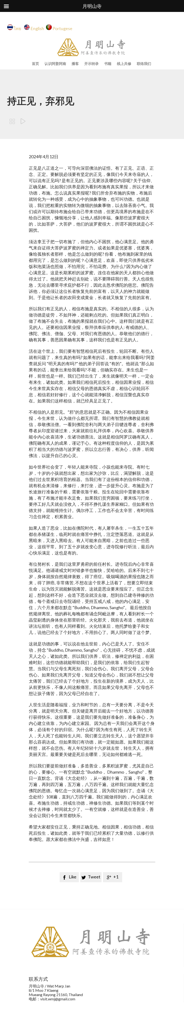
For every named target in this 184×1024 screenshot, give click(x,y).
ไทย (18, 28)
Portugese (62, 28)
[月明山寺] (92, 47)
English (37, 28)
